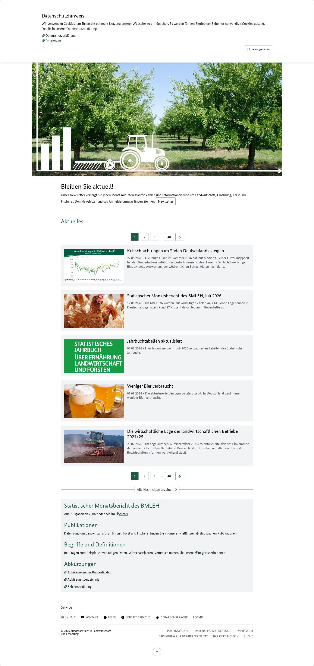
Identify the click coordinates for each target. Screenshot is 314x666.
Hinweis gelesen (258, 49)
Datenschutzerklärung (60, 35)
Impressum (53, 40)
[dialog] (157, 333)
